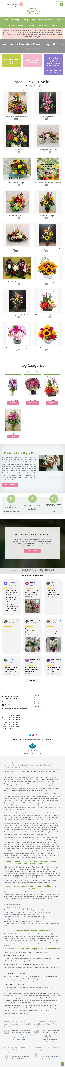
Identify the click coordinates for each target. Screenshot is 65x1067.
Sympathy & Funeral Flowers (12, 919)
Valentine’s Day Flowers (11, 916)
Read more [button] (28, 596)
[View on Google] (27, 583)
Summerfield (49, 1056)
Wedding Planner (43, 25)
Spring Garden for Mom (48, 150)
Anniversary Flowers (10, 910)
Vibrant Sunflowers (47, 348)
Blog (35, 700)
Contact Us (37, 697)
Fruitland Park (52, 1054)
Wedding (31, 25)
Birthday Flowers (9, 908)
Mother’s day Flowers (10, 914)
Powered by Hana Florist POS (32, 753)
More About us (10, 484)
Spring (13, 434)
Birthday (25, 20)
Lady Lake (44, 1054)
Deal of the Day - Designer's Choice (47, 183)
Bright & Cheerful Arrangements (41, 20)
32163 (22, 1056)
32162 (18, 1056)
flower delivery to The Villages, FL (49, 788)
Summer (55, 25)
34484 (18, 1058)
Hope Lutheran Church (48, 1041)
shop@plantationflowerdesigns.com (14, 705)
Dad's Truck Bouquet (17, 183)
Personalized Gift (9, 923)
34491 (27, 1056)
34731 (22, 1058)
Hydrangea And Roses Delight (17, 348)
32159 (13, 1056)
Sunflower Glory (48, 282)
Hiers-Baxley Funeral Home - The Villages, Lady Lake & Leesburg (50, 1033)
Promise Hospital (20, 1039)
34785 (13, 1058)
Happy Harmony (17, 249)
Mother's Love (17, 150)
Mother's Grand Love (48, 117)
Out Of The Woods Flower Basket (47, 315)
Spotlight (36, 695)
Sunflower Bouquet (47, 216)
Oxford (43, 1056)
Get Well (58, 20)
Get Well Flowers (9, 921)
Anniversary (15, 20)
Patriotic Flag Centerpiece (17, 282)
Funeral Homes (38, 704)
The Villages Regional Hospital (21, 1030)
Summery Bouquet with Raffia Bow (17, 315)
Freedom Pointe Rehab (19, 1032)
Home (6, 20)
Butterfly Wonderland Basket (17, 117)
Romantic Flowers (9, 912)
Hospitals (36, 702)
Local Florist (37, 706)
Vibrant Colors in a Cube (17, 216)
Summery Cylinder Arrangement (48, 249)
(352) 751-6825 (9, 701)
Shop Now (32, 551)
